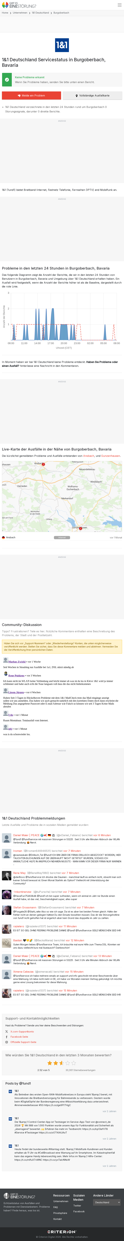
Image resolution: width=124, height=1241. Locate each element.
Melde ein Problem (33, 95)
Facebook (79, 1211)
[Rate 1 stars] (50, 1063)
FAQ (55, 1207)
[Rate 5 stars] (74, 1063)
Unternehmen (20, 12)
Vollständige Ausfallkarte (94, 95)
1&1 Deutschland (40, 12)
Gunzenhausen (110, 455)
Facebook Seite (19, 1036)
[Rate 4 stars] (68, 1063)
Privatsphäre (60, 1213)
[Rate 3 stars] (62, 1063)
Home (5, 12)
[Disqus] (62, 696)
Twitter (77, 1205)
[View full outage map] (62, 496)
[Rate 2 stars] (56, 1063)
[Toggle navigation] (119, 5)
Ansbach (88, 455)
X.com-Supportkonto (22, 1031)
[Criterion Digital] (62, 1232)
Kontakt (57, 1219)
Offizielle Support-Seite (23, 1042)
